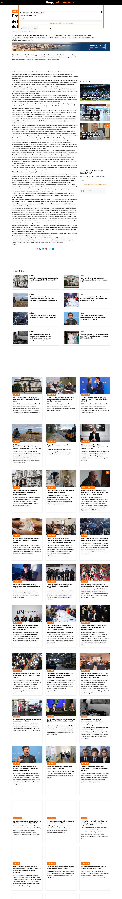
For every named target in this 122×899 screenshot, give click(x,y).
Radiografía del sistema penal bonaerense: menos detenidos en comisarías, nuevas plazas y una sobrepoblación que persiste (40, 337)
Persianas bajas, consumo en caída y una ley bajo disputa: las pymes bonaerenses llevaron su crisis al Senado (94, 675)
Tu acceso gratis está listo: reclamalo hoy (91, 171)
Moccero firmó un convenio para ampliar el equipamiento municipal (60, 822)
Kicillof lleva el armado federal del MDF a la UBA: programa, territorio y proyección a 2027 (94, 823)
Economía (17, 535)
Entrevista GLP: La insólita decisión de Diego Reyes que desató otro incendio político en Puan (91, 135)
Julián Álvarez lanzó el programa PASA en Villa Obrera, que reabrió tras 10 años (27, 822)
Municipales (85, 394)
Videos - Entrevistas (88, 487)
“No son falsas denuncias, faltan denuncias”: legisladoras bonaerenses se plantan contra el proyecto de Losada (61, 540)
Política (15, 11)
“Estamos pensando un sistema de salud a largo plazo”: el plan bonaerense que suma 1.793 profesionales (94, 336)
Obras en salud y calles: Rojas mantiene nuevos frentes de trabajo (60, 491)
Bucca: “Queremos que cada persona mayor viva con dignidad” (59, 767)
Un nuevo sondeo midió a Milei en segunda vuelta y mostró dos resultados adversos (94, 768)
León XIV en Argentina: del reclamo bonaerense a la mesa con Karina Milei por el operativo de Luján (94, 298)
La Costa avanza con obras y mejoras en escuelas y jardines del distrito (60, 867)
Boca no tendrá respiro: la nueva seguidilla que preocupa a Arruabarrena (91, 97)
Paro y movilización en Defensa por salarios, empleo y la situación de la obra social (93, 280)
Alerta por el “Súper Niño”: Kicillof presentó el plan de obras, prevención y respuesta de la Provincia (93, 317)
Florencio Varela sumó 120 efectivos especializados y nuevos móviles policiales (59, 586)
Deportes (84, 581)
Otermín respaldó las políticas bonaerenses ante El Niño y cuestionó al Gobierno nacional (94, 447)
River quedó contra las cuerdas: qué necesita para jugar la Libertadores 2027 (94, 585)
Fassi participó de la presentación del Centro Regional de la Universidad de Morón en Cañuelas (25, 627)
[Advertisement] (45, 64)
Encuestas (85, 763)
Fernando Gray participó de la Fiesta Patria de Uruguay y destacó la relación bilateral (94, 399)
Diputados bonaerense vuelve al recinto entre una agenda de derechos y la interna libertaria (94, 627)
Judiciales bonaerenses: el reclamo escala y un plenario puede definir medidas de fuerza (43, 280)
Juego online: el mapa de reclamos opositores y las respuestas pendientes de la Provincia (26, 586)
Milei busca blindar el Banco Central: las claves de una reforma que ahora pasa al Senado (26, 675)
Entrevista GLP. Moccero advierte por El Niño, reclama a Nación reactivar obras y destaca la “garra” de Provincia (94, 492)
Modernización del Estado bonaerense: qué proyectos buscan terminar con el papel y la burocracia (60, 399)
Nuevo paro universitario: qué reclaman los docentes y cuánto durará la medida (42, 316)
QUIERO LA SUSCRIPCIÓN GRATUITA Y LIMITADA (95, 185)
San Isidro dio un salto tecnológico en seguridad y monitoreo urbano (93, 867)
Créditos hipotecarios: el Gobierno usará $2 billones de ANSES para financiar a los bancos (61, 721)
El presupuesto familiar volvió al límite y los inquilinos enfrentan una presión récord (26, 540)
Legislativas (51, 394)
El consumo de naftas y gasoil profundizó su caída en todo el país (27, 720)
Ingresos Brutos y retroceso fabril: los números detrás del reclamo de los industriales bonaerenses (60, 675)
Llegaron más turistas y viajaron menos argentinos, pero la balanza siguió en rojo (91, 116)
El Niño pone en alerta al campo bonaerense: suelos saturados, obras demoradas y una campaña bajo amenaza (43, 298)
